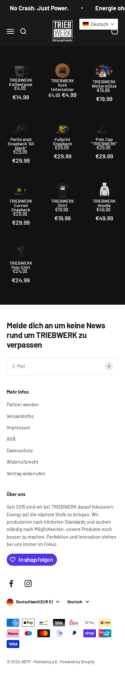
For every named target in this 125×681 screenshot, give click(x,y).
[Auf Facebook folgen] (11, 583)
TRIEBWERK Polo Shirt (21, 265)
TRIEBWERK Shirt (62, 203)
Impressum (18, 427)
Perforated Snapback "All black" (21, 143)
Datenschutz (20, 450)
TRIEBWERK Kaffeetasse (20, 82)
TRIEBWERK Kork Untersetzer (62, 85)
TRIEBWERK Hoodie (104, 203)
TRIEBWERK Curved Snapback (21, 205)
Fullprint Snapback (62, 141)
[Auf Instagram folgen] (28, 583)
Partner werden (23, 404)
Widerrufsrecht (22, 462)
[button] (98, 24)
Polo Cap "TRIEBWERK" (104, 141)
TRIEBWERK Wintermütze (104, 84)
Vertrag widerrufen (26, 473)
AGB (11, 439)
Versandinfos (20, 416)
